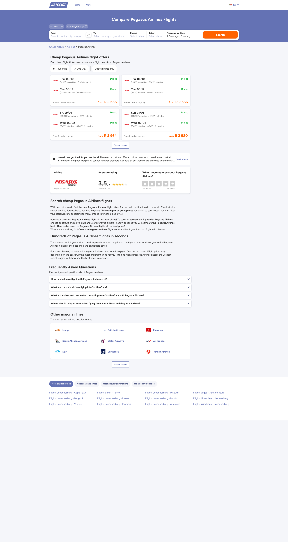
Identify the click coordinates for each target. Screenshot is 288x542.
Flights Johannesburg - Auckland (162, 404)
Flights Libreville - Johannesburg (210, 398)
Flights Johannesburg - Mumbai (114, 404)
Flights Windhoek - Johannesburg (211, 404)
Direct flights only (104, 68)
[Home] (58, 4)
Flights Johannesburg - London (161, 398)
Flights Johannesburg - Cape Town (67, 392)
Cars (88, 5)
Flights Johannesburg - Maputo (161, 392)
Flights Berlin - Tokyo (108, 392)
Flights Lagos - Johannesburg (208, 392)
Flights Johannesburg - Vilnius (65, 404)
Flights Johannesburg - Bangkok (66, 398)
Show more (120, 145)
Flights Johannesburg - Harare (113, 398)
